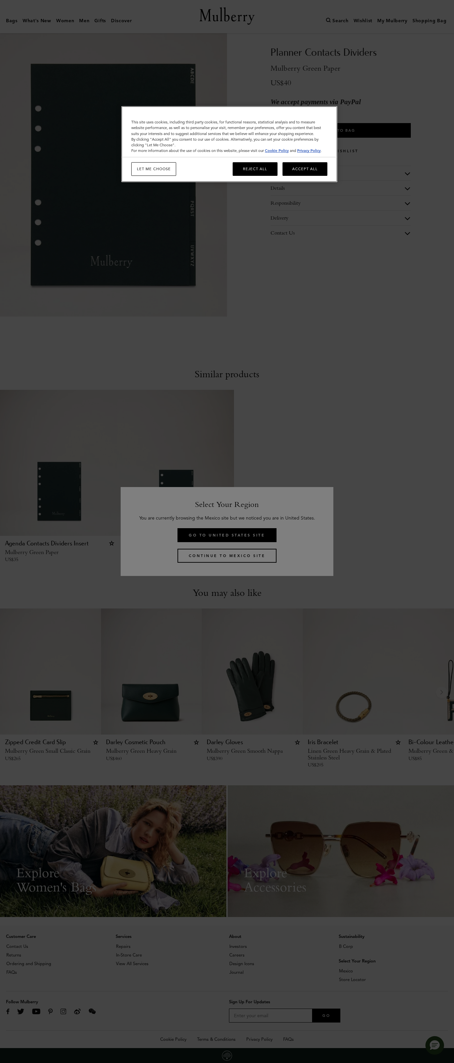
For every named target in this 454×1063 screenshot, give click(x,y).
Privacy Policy (309, 150)
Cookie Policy (277, 150)
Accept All (305, 169)
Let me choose (154, 169)
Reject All (255, 169)
